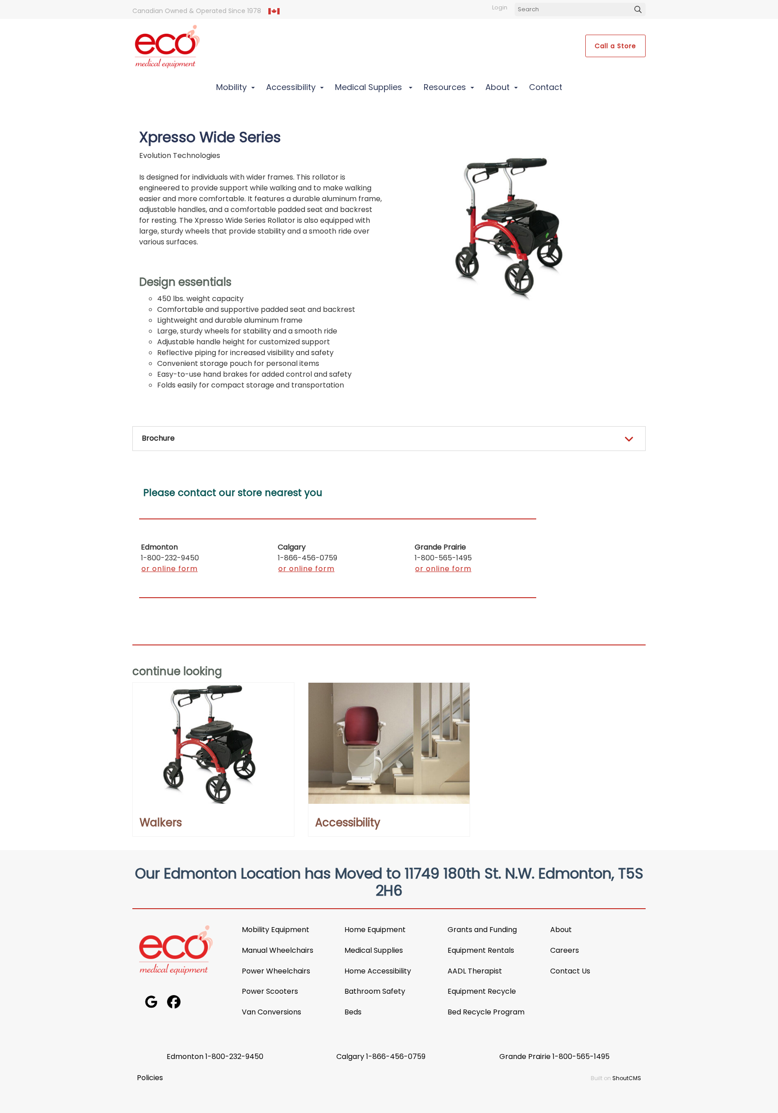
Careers (564, 950)
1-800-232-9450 (234, 1056)
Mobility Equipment (275, 929)
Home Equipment (375, 929)
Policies (150, 1077)
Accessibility (291, 87)
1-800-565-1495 (581, 1056)
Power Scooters (270, 991)
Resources (445, 87)
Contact (545, 87)
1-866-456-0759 (395, 1056)
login (499, 7)
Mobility (231, 87)
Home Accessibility (377, 971)
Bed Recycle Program (486, 1012)
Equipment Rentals (481, 950)
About (497, 87)
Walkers (161, 822)
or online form (169, 568)
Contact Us (570, 971)
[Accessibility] (389, 743)
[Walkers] (213, 743)
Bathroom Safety (374, 991)
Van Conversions (271, 1012)
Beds (353, 1012)
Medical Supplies (369, 87)
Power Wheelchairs (277, 971)
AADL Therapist (475, 971)
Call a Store (615, 45)
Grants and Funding (482, 929)
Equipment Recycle (482, 991)
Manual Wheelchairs (277, 950)
